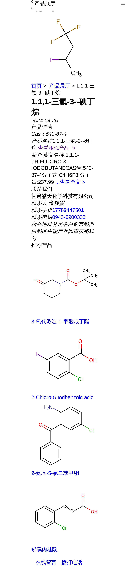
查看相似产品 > (56, 148)
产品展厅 (59, 86)
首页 (36, 86)
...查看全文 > (70, 182)
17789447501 (68, 210)
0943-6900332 (69, 217)
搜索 (53, 11)
